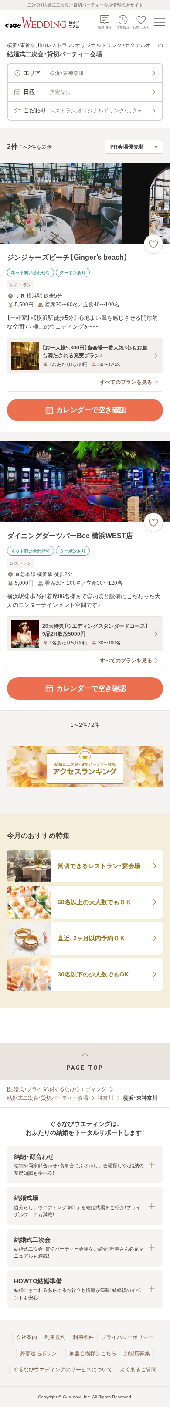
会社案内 (26, 1337)
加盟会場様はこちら (92, 1353)
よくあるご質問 (138, 1369)
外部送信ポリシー (41, 1353)
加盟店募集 (137, 1353)
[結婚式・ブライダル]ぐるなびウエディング (56, 1089)
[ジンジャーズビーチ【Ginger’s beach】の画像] (85, 203)
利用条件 (83, 1337)
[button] (85, 1164)
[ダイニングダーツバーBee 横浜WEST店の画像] (85, 481)
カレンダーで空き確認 (91, 410)
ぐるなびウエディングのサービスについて (62, 1369)
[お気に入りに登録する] (153, 244)
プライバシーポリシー (127, 1337)
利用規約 (54, 1337)
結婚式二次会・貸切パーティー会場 (47, 1098)
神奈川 (105, 1098)
